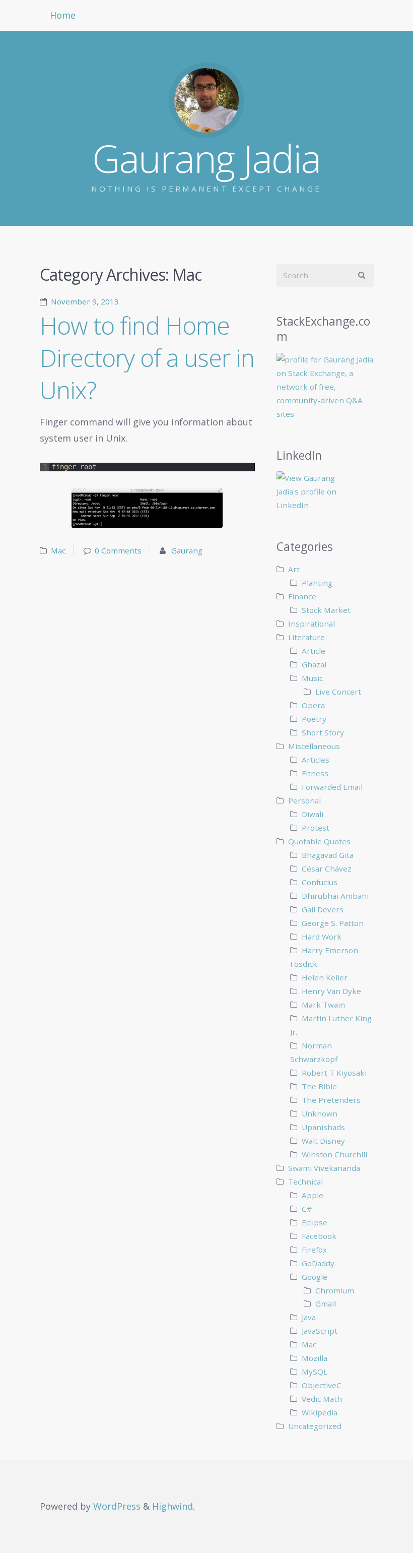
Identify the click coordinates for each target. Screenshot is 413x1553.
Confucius (319, 882)
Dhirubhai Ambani (335, 896)
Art (294, 569)
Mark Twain (323, 1005)
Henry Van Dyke (331, 991)
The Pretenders (331, 1100)
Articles (315, 760)
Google (314, 1277)
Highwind (172, 1506)
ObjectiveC (321, 1385)
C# (307, 1209)
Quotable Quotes (319, 841)
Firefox (314, 1250)
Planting (317, 583)
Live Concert (338, 692)
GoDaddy (318, 1263)
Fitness (315, 773)
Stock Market (326, 610)
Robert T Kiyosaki (334, 1073)
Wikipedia (319, 1412)
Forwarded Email (332, 787)
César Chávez (327, 868)
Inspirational (311, 623)
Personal (304, 800)
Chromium (334, 1290)
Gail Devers (322, 909)
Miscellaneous (314, 746)
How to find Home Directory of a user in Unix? (147, 357)
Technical (305, 1181)
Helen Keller (325, 977)
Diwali (312, 814)
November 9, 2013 (85, 301)
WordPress (117, 1506)
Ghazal (314, 664)
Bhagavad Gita (328, 855)
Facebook (319, 1236)
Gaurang (186, 550)
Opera (313, 705)
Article (313, 651)
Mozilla (314, 1358)
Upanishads (323, 1127)
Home (63, 15)
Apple (312, 1195)
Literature (306, 637)
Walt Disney (323, 1141)
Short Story (323, 732)
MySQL (314, 1371)
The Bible (319, 1086)
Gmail (325, 1303)
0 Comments (118, 550)
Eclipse (314, 1222)
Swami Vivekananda (324, 1168)
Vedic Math (322, 1399)
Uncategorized (314, 1426)
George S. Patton (333, 923)
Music (312, 678)
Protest (315, 828)
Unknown (319, 1113)
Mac (58, 550)
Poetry (314, 719)
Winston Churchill (334, 1154)
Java (309, 1317)
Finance (302, 596)
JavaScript (319, 1331)
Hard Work (321, 936)
